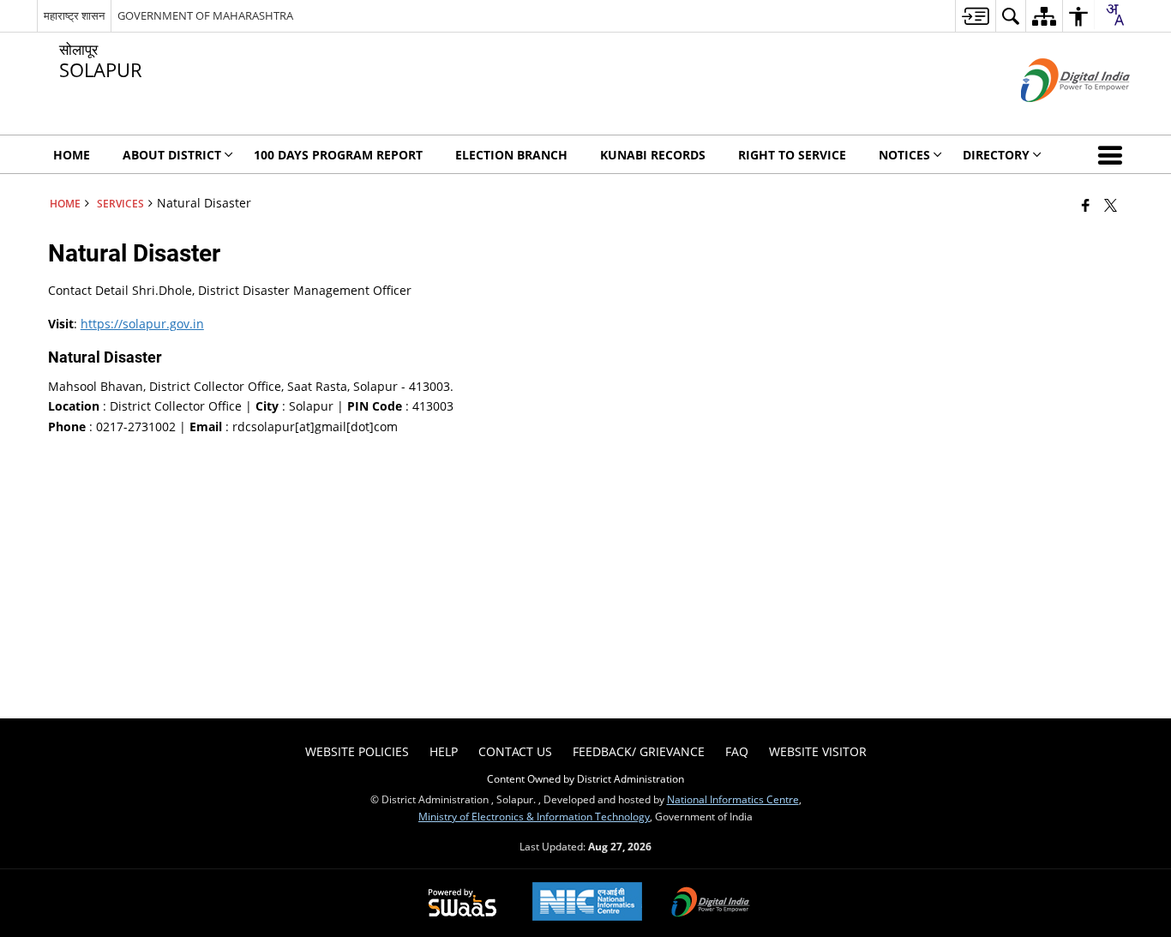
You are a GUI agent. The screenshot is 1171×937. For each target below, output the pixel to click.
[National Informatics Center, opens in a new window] (587, 903)
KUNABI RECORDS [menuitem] (653, 155)
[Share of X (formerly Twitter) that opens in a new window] (1110, 205)
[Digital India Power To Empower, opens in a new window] (710, 903)
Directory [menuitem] (996, 155)
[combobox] (1114, 14)
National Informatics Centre (733, 799)
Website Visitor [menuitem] (818, 751)
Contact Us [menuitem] (515, 751)
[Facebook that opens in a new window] (1085, 205)
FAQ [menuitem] (736, 751)
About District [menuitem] (172, 155)
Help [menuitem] (443, 751)
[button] (1113, 154)
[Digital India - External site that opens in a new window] (1054, 116)
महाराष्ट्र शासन (74, 15)
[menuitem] (975, 16)
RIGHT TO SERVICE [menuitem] (792, 155)
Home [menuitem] (71, 155)
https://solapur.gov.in (142, 323)
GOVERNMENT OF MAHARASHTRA (205, 15)
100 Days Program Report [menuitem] (338, 155)
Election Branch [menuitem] (511, 155)
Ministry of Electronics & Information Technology (534, 816)
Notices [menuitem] (904, 155)
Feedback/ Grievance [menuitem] (639, 751)
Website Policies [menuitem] (357, 751)
